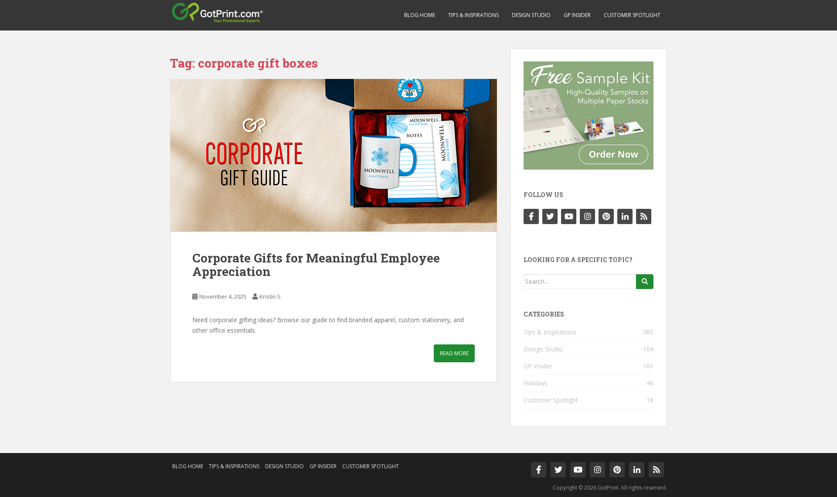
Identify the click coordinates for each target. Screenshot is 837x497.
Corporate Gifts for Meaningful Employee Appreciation (316, 264)
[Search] (644, 281)
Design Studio (531, 15)
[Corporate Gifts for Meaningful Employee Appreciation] (333, 155)
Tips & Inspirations (473, 15)
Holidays (536, 383)
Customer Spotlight (632, 15)
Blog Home (419, 15)
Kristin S (270, 296)
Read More (454, 353)
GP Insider (577, 15)
